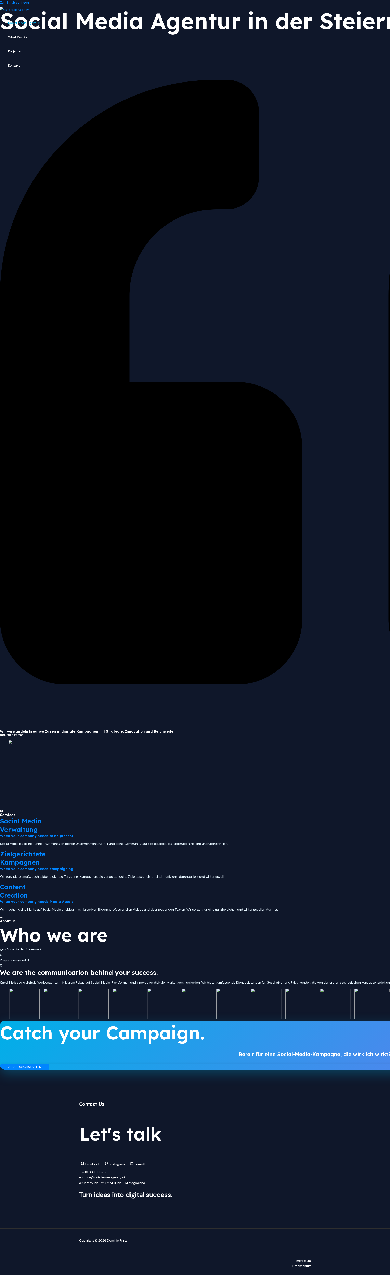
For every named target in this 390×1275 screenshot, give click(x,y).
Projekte (14, 51)
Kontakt (14, 65)
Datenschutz (301, 1266)
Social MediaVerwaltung (21, 825)
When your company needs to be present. (37, 836)
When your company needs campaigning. (37, 869)
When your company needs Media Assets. (37, 901)
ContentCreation (14, 891)
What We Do (17, 37)
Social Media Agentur (24, 23)
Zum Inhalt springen (14, 2)
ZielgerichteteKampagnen (23, 858)
